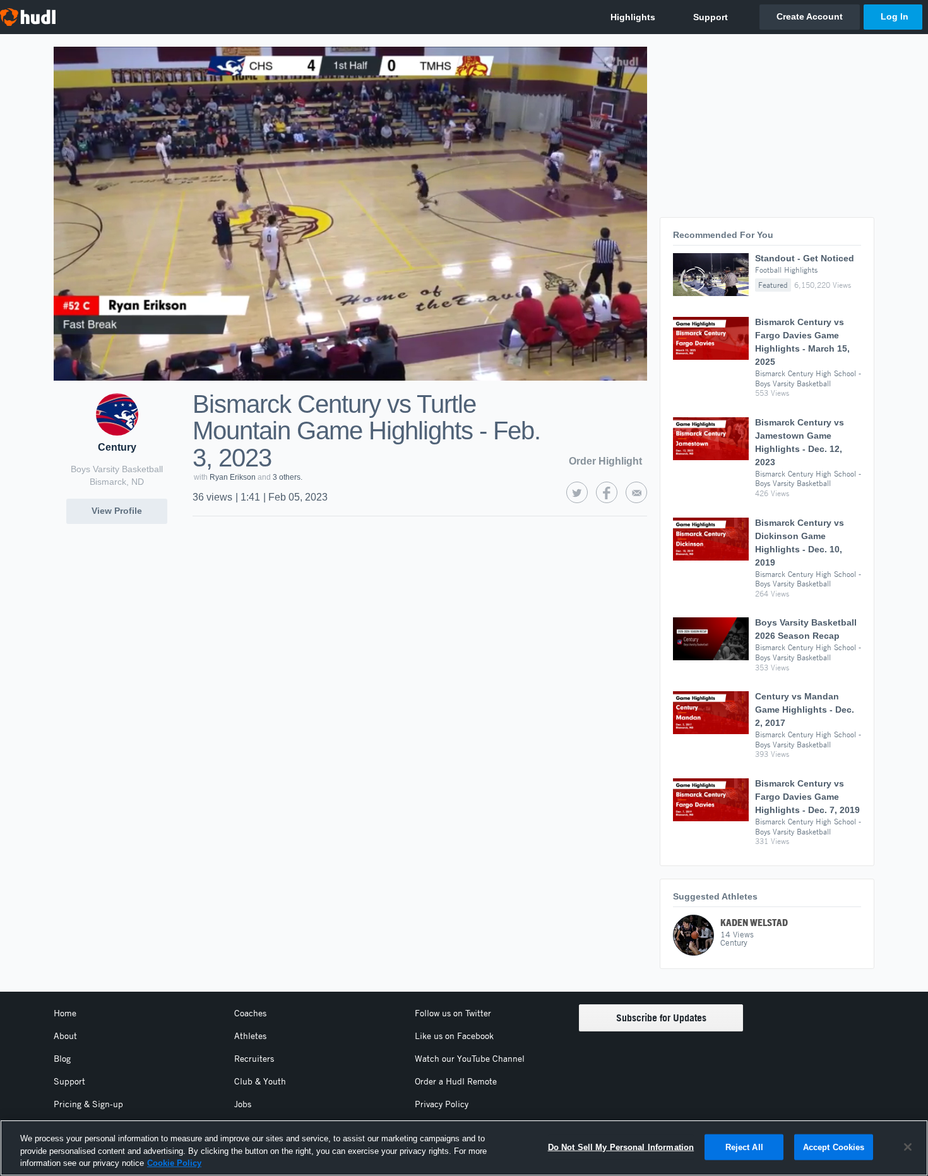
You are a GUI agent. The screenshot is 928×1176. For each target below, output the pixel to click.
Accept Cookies (834, 1146)
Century (117, 447)
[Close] (908, 1147)
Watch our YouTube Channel (470, 1059)
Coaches (250, 1013)
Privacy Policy (441, 1104)
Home (65, 1013)
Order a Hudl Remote (456, 1081)
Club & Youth (260, 1081)
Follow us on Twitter (453, 1013)
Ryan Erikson (233, 477)
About (65, 1036)
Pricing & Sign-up (88, 1104)
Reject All (744, 1146)
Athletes (250, 1036)
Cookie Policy (174, 1163)
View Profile (117, 511)
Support (69, 1081)
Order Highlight (605, 461)
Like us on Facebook (454, 1036)
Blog (62, 1059)
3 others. (287, 477)
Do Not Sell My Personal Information (621, 1146)
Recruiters (254, 1059)
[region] (464, 1148)
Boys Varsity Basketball (117, 469)
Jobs (242, 1104)
